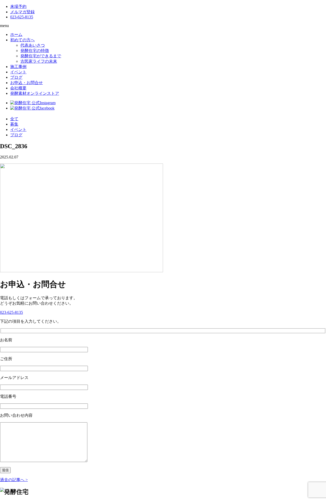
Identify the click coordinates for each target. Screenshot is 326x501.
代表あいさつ (32, 45)
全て (14, 119)
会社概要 (18, 88)
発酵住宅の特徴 (34, 50)
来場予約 (18, 6)
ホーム (16, 34)
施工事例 (18, 66)
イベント (18, 72)
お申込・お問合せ (26, 82)
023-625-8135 (21, 17)
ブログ (16, 77)
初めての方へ (22, 40)
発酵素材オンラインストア (34, 93)
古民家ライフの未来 (38, 61)
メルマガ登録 (22, 12)
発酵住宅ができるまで (40, 56)
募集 (14, 124)
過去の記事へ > (14, 480)
